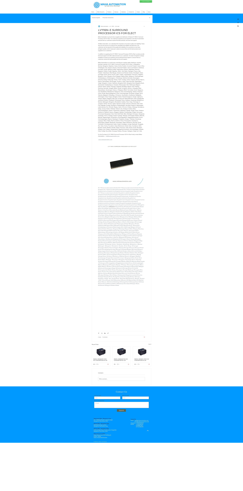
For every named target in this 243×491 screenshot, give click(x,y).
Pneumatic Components (108, 17)
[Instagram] (238, 19)
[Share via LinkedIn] (104, 333)
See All (149, 344)
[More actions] (144, 26)
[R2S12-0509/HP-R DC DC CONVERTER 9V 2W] (101, 352)
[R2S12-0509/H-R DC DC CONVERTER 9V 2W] (142, 352)
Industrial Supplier (96, 17)
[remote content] (121, 311)
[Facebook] (238, 22)
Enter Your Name (97, 395)
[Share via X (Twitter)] (101, 333)
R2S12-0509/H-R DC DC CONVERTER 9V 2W (141, 359)
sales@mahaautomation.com (141, 421)
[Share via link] (108, 333)
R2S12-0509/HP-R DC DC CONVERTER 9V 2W (100, 359)
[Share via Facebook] (98, 333)
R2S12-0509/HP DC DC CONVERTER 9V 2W (121, 359)
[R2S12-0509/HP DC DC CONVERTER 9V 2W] (121, 352)
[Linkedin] (238, 26)
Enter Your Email (125, 395)
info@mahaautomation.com (142, 420)
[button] (149, 17)
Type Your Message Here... (99, 400)
